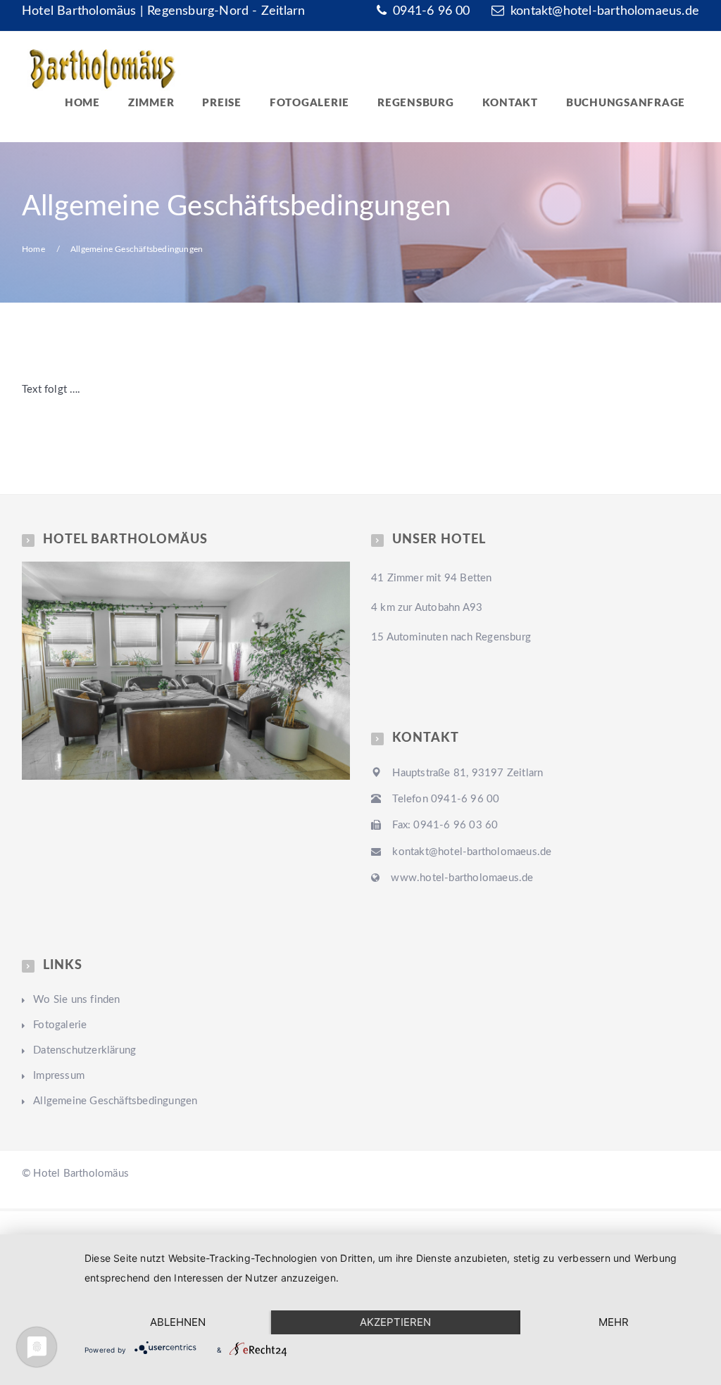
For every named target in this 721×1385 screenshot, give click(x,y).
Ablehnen (178, 1322)
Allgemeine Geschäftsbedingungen (115, 1101)
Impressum (58, 1075)
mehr (613, 1322)
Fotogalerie (309, 103)
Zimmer (151, 103)
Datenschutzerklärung (84, 1050)
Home (82, 103)
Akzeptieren (395, 1322)
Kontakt (510, 103)
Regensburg (415, 103)
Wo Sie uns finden (76, 999)
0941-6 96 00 (429, 11)
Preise (222, 103)
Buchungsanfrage (625, 103)
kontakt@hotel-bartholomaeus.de (604, 11)
